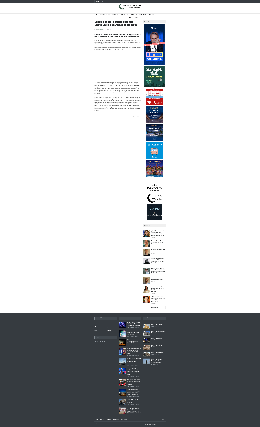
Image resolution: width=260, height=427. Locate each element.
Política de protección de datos (150, 424)
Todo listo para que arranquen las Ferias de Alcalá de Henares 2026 (134, 341)
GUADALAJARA (125, 14)
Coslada (108, 419)
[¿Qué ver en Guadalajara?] (146, 354)
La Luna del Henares (103, 423)
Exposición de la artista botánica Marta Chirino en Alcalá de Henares (115, 23)
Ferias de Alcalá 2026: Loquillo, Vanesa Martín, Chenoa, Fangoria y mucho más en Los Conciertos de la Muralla (133, 371)
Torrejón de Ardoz (130, 355)
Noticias (153, 326)
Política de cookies (159, 423)
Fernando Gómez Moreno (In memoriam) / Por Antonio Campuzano (158, 242)
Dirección (109, 330)
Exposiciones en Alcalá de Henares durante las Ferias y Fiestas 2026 (133, 401)
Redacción (109, 328)
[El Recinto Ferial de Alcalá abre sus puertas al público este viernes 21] (122, 333)
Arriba (162, 419)
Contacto (146, 423)
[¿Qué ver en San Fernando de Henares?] (146, 333)
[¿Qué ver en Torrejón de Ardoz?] (146, 340)
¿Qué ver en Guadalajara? (157, 352)
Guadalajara (116, 419)
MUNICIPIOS (134, 14)
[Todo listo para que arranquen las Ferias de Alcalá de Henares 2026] (122, 342)
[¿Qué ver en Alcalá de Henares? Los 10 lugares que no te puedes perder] (146, 361)
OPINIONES (142, 14)
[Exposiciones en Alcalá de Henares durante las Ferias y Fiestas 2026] (122, 402)
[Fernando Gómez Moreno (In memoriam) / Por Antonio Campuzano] (146, 243)
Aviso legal (152, 423)
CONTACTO (151, 14)
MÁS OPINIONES (154, 307)
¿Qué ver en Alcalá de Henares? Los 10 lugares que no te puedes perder (158, 361)
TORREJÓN (115, 14)
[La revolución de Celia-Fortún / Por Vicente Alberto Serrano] (146, 252)
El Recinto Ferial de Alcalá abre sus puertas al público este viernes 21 (133, 332)
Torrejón (102, 419)
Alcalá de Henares (100, 29)
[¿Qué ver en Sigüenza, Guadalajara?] (146, 347)
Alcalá (96, 419)
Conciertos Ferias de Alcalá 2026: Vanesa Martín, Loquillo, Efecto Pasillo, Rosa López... (134, 324)
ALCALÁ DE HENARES (104, 14)
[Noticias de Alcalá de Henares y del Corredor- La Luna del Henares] (130, 8)
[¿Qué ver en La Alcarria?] (146, 326)
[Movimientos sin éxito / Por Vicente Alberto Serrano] (146, 280)
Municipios (124, 419)
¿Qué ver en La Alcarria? (157, 324)
